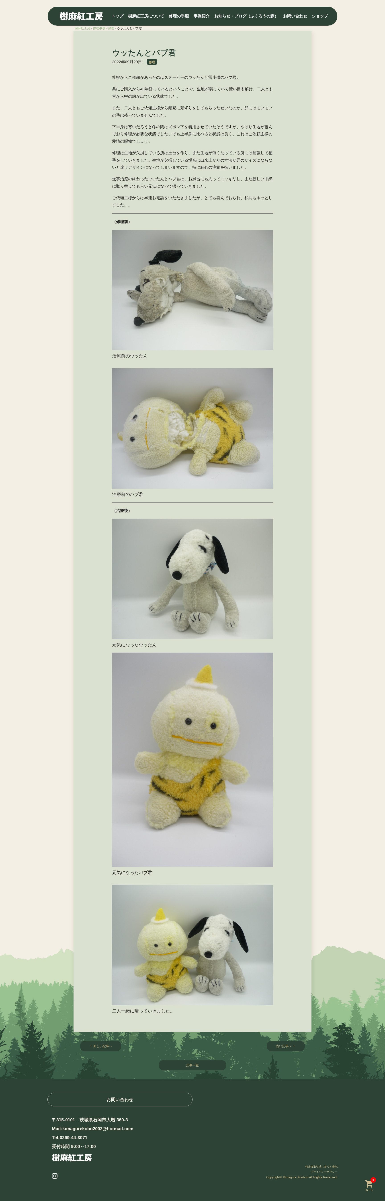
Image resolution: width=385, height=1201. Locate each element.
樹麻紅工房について (146, 16)
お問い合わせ (295, 16)
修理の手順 (179, 16)
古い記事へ (286, 1046)
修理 (152, 62)
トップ (117, 16)
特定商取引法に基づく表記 (321, 1166)
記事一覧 (192, 1065)
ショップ (320, 16)
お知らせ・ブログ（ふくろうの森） (246, 16)
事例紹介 (202, 16)
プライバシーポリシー (324, 1171)
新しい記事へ (100, 1046)
